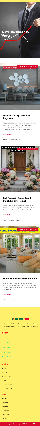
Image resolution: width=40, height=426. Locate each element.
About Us (5, 338)
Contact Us (6, 343)
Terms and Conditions (10, 357)
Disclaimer (6, 347)
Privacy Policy (7, 352)
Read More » (7, 134)
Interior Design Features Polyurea (16, 116)
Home (5, 39)
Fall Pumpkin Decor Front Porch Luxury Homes (17, 199)
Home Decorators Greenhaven (20, 278)
